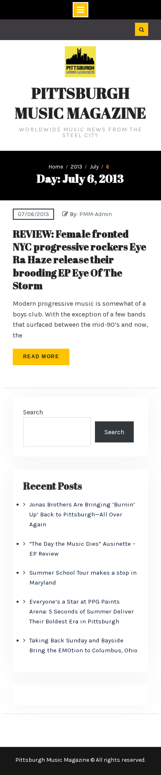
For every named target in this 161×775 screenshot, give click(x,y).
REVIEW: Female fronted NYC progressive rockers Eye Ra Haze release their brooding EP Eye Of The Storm (79, 259)
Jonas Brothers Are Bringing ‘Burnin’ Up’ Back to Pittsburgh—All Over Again (82, 514)
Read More (41, 356)
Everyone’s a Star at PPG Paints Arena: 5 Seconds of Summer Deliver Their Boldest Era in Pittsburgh (81, 611)
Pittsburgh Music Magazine (80, 103)
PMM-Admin (95, 214)
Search (33, 412)
